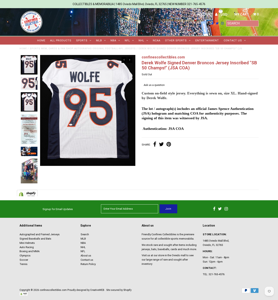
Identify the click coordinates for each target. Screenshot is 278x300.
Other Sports (176, 40)
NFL (127, 40)
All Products (60, 40)
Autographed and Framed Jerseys (40, 234)
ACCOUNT (205, 14)
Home (41, 40)
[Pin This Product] (168, 145)
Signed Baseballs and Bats (35, 238)
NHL (141, 40)
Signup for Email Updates (58, 209)
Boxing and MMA (29, 251)
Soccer (24, 259)
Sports (82, 40)
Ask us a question (154, 84)
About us (86, 255)
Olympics (25, 255)
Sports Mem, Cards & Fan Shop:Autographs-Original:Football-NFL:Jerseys (83, 48)
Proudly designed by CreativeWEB (85, 290)
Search (85, 234)
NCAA (156, 40)
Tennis (23, 264)
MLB (99, 40)
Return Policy (88, 264)
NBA (113, 40)
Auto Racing (27, 247)
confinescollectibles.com (53, 290)
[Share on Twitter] (161, 145)
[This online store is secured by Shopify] (24, 294)
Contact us (233, 40)
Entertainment (207, 40)
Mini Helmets (27, 242)
